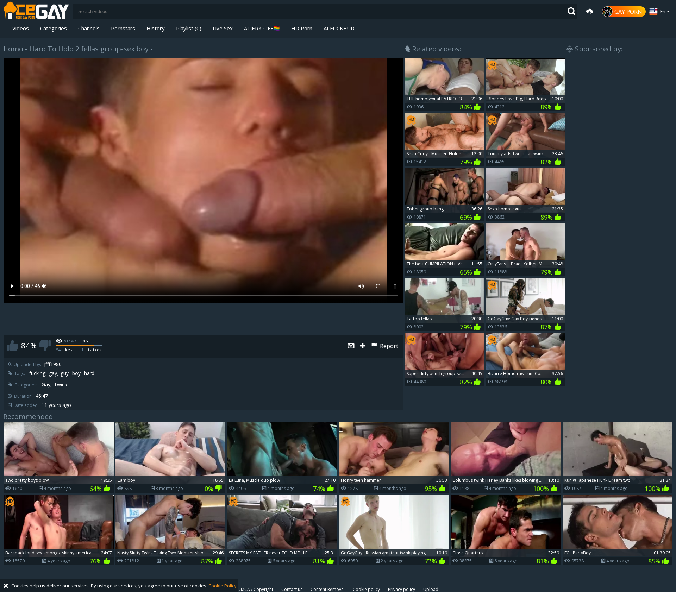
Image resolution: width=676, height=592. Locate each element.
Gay (46, 384)
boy (76, 373)
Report (388, 346)
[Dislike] (45, 345)
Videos (20, 28)
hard (89, 373)
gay (53, 373)
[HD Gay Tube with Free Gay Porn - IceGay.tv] (36, 11)
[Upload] (590, 11)
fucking (37, 373)
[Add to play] (363, 346)
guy (65, 373)
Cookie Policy (222, 585)
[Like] (12, 345)
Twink (60, 384)
